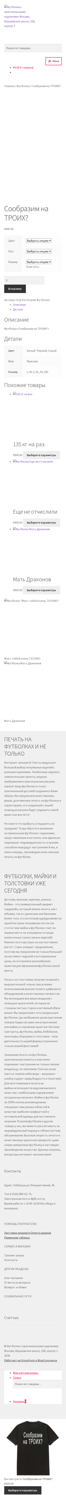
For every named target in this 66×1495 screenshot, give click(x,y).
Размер (13, 262)
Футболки (22, 86)
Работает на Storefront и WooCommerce (30, 1360)
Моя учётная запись (25, 1373)
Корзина (19, 1401)
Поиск (17, 1377)
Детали (18, 309)
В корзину (15, 288)
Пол (10, 251)
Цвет (11, 240)
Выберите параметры (41, 455)
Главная (9, 86)
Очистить (32, 266)
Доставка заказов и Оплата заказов (27, 1233)
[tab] (37, 304)
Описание (19, 304)
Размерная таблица (17, 1237)
